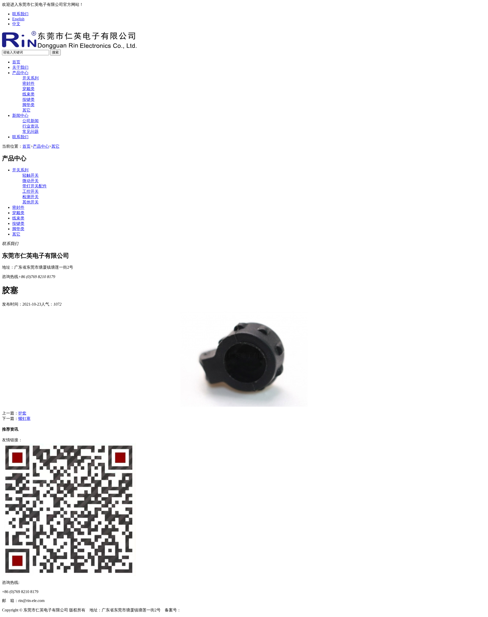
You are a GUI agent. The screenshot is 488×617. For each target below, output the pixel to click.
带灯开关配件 (34, 186)
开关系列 (30, 78)
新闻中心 (20, 115)
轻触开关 (30, 175)
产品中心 (20, 73)
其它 (26, 110)
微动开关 (30, 181)
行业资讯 (30, 126)
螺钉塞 (24, 418)
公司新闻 (30, 121)
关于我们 (20, 67)
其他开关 (30, 202)
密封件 (28, 83)
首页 (16, 62)
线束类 (28, 94)
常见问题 (30, 131)
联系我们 (20, 14)
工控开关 (30, 191)
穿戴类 (28, 89)
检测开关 (30, 197)
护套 (22, 413)
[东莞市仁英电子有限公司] (70, 48)
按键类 (28, 99)
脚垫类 (28, 105)
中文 (16, 24)
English (18, 19)
